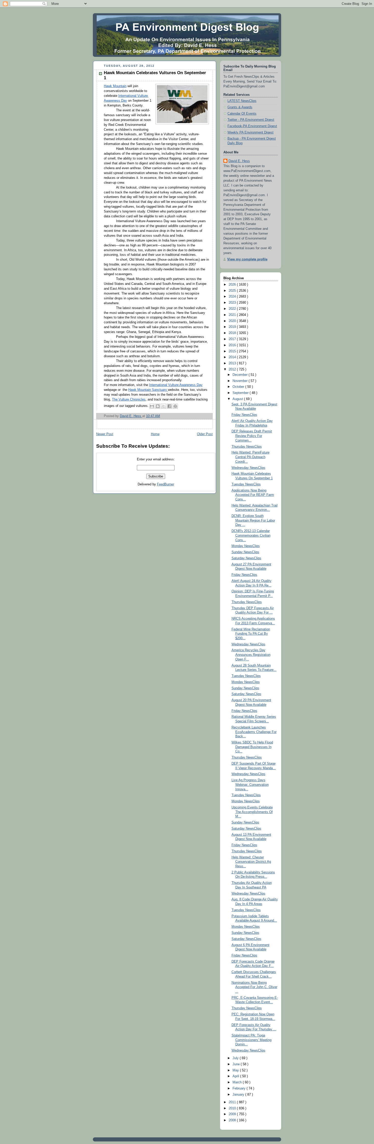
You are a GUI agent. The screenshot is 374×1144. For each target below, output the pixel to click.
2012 (233, 369)
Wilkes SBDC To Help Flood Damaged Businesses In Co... (252, 747)
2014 (233, 357)
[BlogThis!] (157, 406)
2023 (233, 302)
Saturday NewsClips (246, 558)
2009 (233, 1114)
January (239, 1094)
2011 (233, 1102)
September (241, 393)
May (236, 1070)
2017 (233, 339)
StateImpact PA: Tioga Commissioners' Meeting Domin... (251, 1040)
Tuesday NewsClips (246, 484)
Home (155, 434)
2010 (233, 1108)
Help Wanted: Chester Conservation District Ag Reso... (251, 862)
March (238, 1082)
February (240, 1088)
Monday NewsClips (246, 546)
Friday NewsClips (244, 415)
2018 (233, 333)
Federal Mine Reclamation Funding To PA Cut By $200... (251, 634)
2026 (233, 284)
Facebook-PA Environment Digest (252, 126)
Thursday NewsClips (247, 446)
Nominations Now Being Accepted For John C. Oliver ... (254, 987)
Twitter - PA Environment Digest (250, 120)
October (239, 387)
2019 (233, 327)
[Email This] (151, 406)
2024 (233, 296)
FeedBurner (165, 484)
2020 (233, 321)
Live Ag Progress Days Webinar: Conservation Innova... (250, 784)
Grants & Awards (239, 107)
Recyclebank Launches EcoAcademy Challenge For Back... (254, 732)
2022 (233, 309)
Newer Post (104, 434)
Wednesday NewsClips (248, 468)
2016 (233, 345)
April (236, 1076)
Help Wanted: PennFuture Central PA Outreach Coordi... (250, 457)
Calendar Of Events (241, 113)
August (238, 399)
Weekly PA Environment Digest (250, 132)
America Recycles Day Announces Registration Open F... (251, 654)
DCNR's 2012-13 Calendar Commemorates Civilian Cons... (251, 535)
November (241, 381)
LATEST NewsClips (241, 101)
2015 (233, 351)
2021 (233, 315)
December (241, 375)
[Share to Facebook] (169, 406)
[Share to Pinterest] (175, 406)
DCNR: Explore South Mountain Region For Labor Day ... (253, 520)
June (237, 1064)
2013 (233, 363)
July (236, 1058)
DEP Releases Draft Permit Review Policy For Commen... (252, 436)
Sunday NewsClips (245, 552)
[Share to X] (163, 406)
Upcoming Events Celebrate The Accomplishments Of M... (252, 812)
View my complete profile (247, 259)
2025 (233, 290)
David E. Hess (239, 161)
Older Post (205, 434)
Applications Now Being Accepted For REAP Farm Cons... (253, 495)
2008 (233, 1120)
